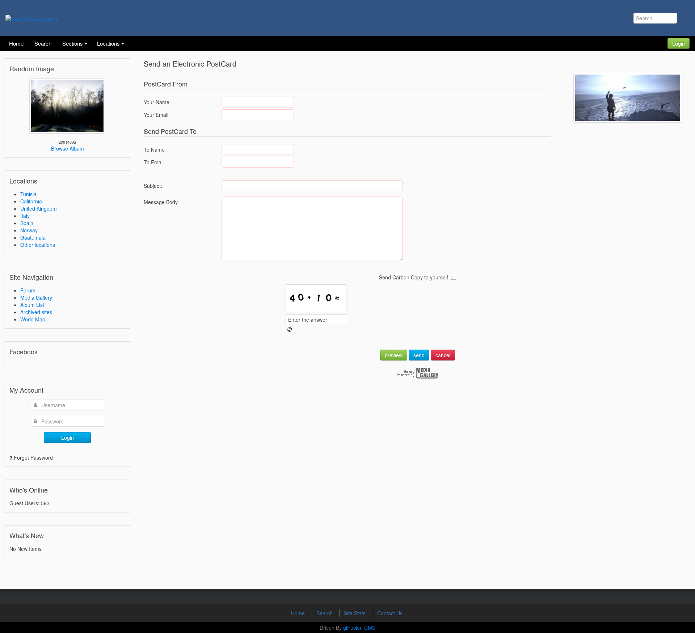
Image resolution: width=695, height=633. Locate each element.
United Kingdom (38, 208)
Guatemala (33, 237)
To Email (154, 162)
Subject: (153, 185)
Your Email (156, 114)
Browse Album (67, 148)
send (419, 355)
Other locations (37, 244)
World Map (32, 319)
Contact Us (390, 613)
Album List (32, 304)
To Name (154, 149)
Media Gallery (36, 297)
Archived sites (36, 312)
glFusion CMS (359, 627)
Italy (25, 215)
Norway (29, 230)
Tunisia (28, 194)
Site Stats (355, 613)
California (31, 201)
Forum (27, 290)
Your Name (156, 102)
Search (325, 613)
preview (394, 355)
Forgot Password (33, 457)
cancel (442, 355)
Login (678, 43)
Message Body (161, 202)
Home (298, 613)
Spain (26, 223)
